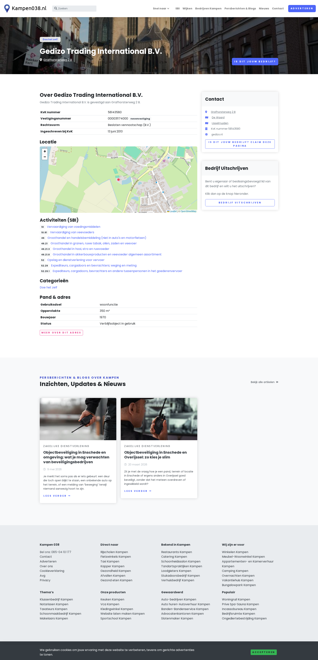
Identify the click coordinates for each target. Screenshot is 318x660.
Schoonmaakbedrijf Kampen (60, 614)
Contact (278, 8)
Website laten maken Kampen (122, 614)
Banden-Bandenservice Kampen (185, 609)
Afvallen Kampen (112, 576)
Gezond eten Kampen (116, 580)
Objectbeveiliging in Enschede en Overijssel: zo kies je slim (155, 455)
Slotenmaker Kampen (177, 618)
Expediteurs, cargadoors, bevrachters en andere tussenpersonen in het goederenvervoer (117, 271)
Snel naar (159, 8)
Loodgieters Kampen (176, 571)
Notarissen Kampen (54, 604)
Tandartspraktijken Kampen (181, 566)
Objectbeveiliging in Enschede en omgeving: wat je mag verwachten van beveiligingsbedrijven (76, 457)
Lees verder (55, 495)
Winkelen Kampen (235, 552)
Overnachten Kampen (238, 576)
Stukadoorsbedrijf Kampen (180, 576)
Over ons (46, 566)
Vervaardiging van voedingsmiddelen (73, 227)
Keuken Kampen (112, 599)
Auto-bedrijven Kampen (178, 599)
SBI (177, 8)
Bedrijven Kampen (208, 8)
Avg (42, 576)
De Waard (218, 117)
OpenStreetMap (188, 211)
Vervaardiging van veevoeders (72, 232)
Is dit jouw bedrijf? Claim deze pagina (240, 144)
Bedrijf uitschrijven (240, 202)
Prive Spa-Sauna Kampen (240, 604)
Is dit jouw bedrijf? (255, 61)
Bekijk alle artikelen (263, 382)
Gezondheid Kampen (115, 571)
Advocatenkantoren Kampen (182, 614)
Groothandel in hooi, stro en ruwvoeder (81, 249)
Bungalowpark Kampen (239, 585)
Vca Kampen (109, 604)
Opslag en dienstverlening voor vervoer (76, 260)
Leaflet (173, 211)
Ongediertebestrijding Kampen (244, 618)
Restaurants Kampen (176, 552)
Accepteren (263, 652)
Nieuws (264, 8)
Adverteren (302, 8)
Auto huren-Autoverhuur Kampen (185, 604)
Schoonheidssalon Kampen (180, 561)
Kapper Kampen (112, 566)
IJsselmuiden (220, 123)
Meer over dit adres (61, 332)
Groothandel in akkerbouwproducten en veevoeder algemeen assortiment (107, 254)
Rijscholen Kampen (114, 552)
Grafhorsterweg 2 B (57, 60)
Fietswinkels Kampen (115, 557)
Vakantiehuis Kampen (237, 580)
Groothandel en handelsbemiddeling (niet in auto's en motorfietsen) (96, 238)
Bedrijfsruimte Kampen (238, 614)
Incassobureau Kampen (239, 609)
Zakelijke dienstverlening (66, 446)
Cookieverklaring (52, 571)
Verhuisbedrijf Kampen (177, 580)
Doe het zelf (50, 39)
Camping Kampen (235, 571)
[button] (118, 179)
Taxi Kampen (109, 561)
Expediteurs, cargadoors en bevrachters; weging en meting (94, 265)
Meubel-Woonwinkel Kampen (243, 557)
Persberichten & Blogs (240, 8)
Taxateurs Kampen (53, 609)
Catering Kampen (174, 557)
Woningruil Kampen (236, 599)
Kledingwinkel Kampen (116, 609)
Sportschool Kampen (115, 618)
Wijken (187, 8)
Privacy (45, 580)
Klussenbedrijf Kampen (56, 599)
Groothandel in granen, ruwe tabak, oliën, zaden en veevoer (94, 243)
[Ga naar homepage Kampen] (24, 8)
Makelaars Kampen (54, 618)
